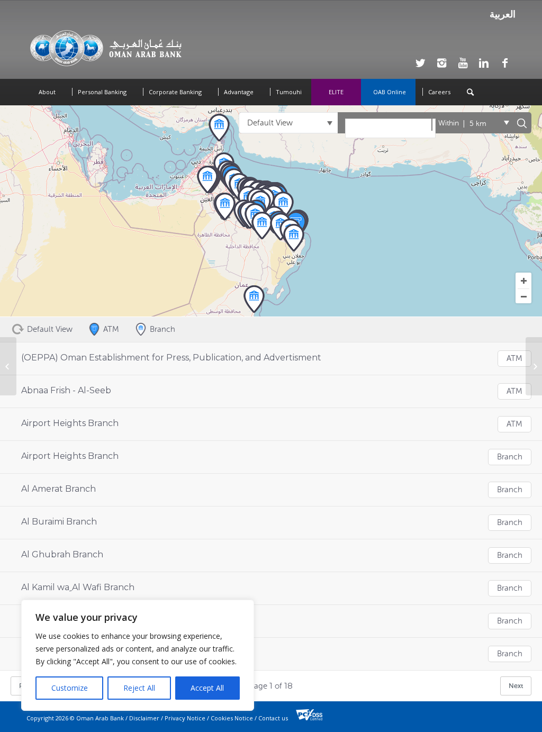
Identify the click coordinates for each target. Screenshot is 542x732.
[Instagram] (441, 63)
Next (516, 686)
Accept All (207, 688)
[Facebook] (505, 63)
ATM (514, 358)
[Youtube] (462, 63)
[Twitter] (420, 63)
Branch (509, 457)
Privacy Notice (185, 718)
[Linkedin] (483, 63)
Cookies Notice (232, 718)
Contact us (273, 718)
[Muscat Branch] (8, 366)
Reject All (139, 688)
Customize (69, 688)
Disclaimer (144, 718)
